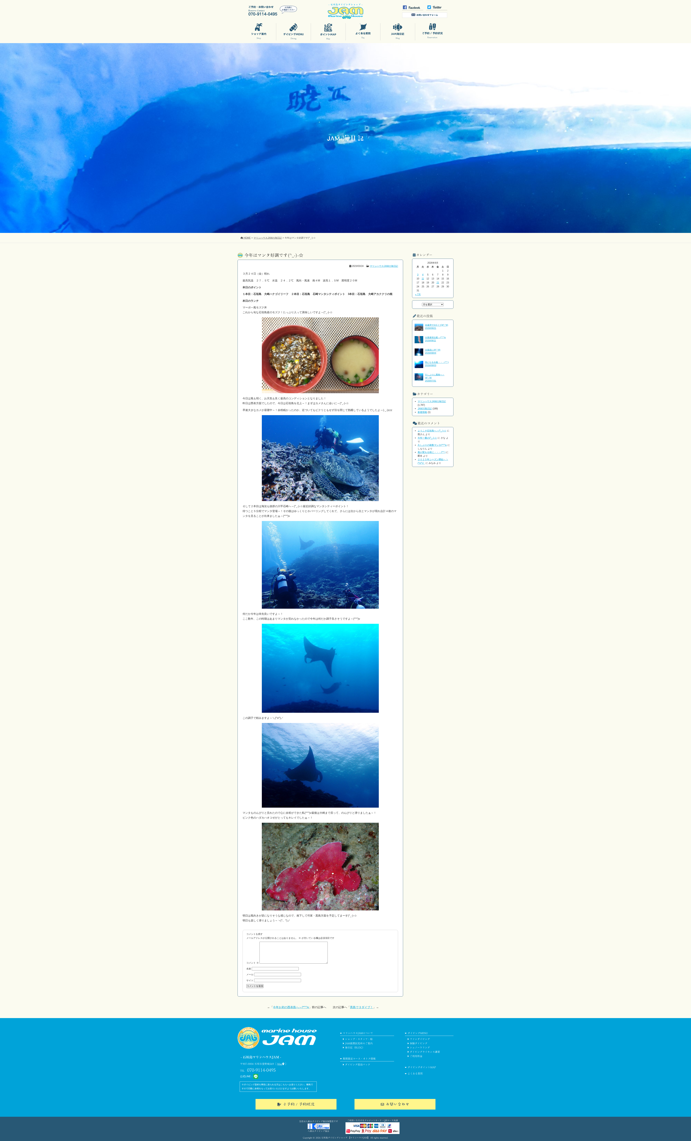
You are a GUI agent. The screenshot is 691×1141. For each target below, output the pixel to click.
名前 (248, 968)
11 (423, 278)
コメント (252, 962)
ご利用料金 (416, 1056)
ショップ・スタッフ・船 (359, 1039)
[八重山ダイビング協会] (319, 1128)
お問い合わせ (397, 1104)
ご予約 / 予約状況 (299, 1104)
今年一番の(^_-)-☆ (427, 438)
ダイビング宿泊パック (357, 1064)
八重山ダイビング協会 (318, 1131)
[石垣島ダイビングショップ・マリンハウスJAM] (277, 1053)
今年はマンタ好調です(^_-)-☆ (273, 255)
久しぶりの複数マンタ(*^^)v (432, 445)
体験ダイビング (418, 1043)
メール (249, 974)
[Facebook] (412, 9)
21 (438, 282)
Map (279, 1064)
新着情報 (422, 412)
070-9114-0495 (261, 1070)
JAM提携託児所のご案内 (359, 1043)
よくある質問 (415, 1073)
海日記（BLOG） (355, 1047)
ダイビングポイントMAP (422, 1067)
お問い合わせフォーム (427, 15)
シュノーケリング (420, 1047)
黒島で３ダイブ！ (361, 1007)
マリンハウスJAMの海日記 (384, 266)
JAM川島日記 (425, 408)
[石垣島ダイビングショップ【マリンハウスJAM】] (345, 18)
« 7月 (418, 294)
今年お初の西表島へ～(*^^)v (291, 1007)
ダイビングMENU (418, 1033)
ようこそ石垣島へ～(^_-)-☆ (432, 430)
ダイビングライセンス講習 (425, 1052)
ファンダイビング (420, 1039)
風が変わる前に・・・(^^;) (431, 452)
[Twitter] (436, 9)
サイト (249, 980)
